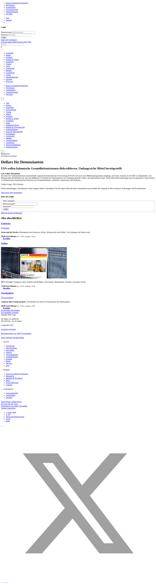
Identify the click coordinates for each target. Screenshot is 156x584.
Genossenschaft (12, 10)
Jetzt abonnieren (11, 193)
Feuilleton (10, 62)
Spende (9, 20)
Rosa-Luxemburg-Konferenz (17, 3)
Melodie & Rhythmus (14, 378)
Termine (9, 79)
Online (4, 243)
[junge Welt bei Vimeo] (5, 582)
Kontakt (9, 359)
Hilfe (8, 421)
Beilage (9, 71)
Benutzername (6, 32)
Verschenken (7, 293)
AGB (8, 419)
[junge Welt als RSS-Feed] (7, 582)
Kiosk (8, 361)
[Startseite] (16, 42)
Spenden (9, 397)
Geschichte (10, 68)
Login (4, 37)
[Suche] (1, 47)
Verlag (8, 75)
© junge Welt (11, 412)
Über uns (9, 81)
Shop (8, 380)
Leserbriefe (10, 73)
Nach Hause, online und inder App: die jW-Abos (11, 403)
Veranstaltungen (12, 12)
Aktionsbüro (10, 7)
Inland (8, 55)
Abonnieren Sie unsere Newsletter (14, 406)
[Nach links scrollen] (2, 99)
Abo (7, 18)
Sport (8, 66)
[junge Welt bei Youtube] (3, 582)
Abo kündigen (11, 348)
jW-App (9, 363)
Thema (8, 64)
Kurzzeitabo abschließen (10, 310)
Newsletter (10, 350)
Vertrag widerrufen (8, 408)
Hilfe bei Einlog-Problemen (11, 213)
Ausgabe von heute (8, 329)
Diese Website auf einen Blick (12, 338)
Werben (9, 352)
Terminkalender (12, 357)
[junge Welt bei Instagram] (1, 582)
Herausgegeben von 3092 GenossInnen (16, 333)
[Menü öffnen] (2, 49)
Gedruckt (5, 223)
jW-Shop (9, 14)
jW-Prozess (10, 5)
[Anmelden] (6, 22)
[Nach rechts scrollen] (2, 151)
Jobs (7, 366)
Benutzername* (9, 204)
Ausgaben (10, 53)
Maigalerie (10, 376)
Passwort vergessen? (9, 40)
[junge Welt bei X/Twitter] (78, 580)
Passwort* (7, 206)
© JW (8, 415)
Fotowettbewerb (12, 383)
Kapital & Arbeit (12, 60)
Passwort (4, 35)
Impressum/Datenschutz (15, 417)
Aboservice (10, 346)
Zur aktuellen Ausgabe (9, 312)
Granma (9, 385)
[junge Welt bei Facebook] (1, 425)
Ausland (9, 57)
